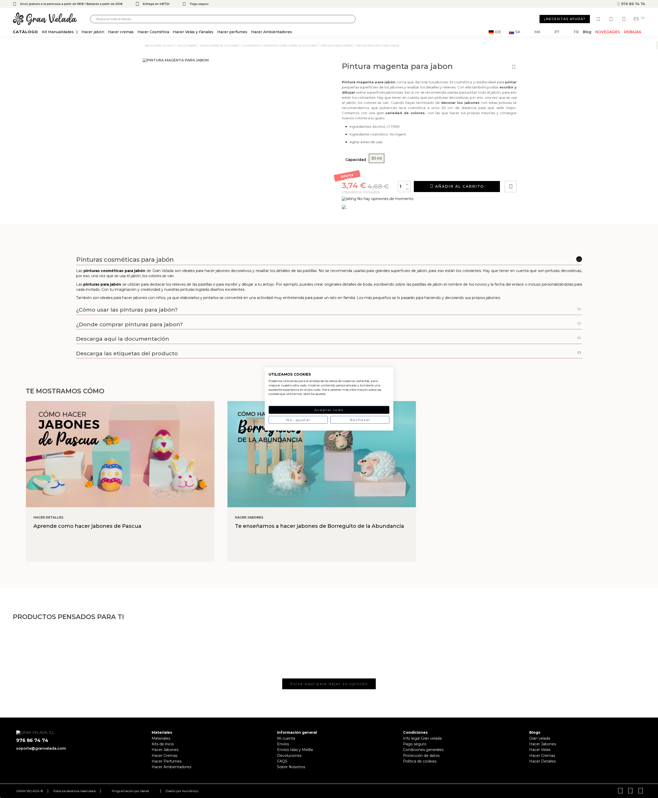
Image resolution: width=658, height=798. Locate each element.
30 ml (376, 158)
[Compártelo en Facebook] (536, 172)
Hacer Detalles (542, 761)
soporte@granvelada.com (41, 748)
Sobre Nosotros (291, 767)
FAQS (282, 761)
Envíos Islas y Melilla (295, 749)
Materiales (161, 738)
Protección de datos (421, 755)
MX (537, 32)
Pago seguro (414, 744)
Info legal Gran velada (422, 738)
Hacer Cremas (164, 755)
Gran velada (539, 738)
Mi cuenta (286, 738)
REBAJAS (632, 31)
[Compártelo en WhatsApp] (530, 172)
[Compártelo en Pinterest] (541, 172)
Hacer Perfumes (166, 761)
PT (557, 32)
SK (517, 32)
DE (498, 32)
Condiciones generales (423, 749)
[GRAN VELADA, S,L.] (51, 19)
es (637, 19)
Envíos (283, 744)
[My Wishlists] (599, 19)
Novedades (607, 31)
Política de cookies (419, 761)
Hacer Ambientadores (171, 767)
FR (576, 32)
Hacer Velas (539, 749)
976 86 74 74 (632, 4)
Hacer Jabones (165, 749)
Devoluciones (289, 755)
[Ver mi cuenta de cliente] (612, 19)
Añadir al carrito (459, 186)
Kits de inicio (163, 744)
